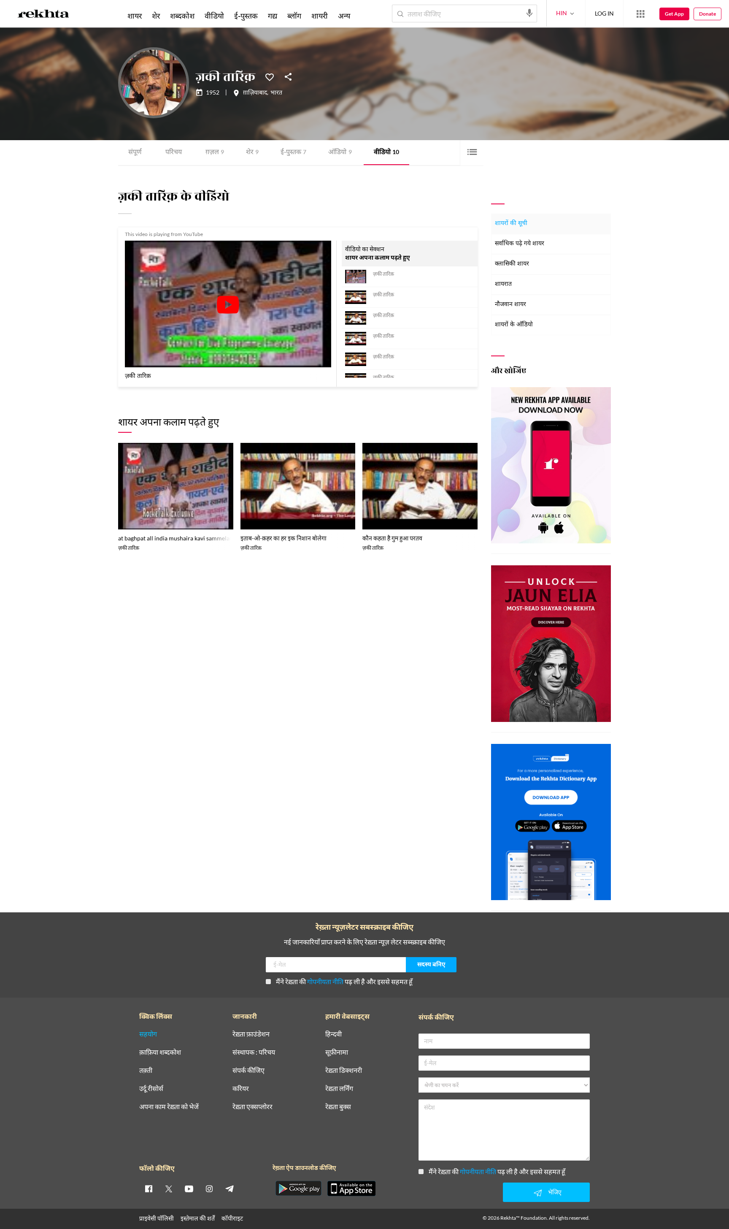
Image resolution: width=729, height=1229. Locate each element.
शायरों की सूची (511, 224)
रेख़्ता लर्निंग (339, 1088)
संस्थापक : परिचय (253, 1052)
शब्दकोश (182, 15)
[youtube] (189, 1188)
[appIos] (351, 1188)
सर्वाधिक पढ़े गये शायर (519, 244)
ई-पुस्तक (293, 152)
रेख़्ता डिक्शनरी (343, 1070)
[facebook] (148, 1188)
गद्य (272, 15)
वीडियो (386, 152)
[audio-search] (529, 13)
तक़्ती (145, 1070)
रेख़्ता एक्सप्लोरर (252, 1106)
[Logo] (43, 15)
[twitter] (169, 1188)
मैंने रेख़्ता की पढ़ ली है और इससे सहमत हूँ (344, 981)
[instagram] (209, 1188)
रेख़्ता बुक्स (338, 1106)
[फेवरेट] (269, 76)
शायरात (503, 284)
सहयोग (148, 1034)
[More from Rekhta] (640, 14)
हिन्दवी (333, 1034)
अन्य (344, 15)
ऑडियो (340, 152)
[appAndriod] (298, 1188)
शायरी (319, 15)
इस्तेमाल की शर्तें (198, 1218)
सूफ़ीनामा (336, 1052)
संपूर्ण (135, 152)
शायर (134, 15)
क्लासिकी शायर (512, 264)
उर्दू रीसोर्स (151, 1088)
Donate (707, 14)
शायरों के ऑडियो (514, 325)
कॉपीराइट (232, 1218)
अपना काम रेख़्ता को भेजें (169, 1106)
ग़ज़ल (214, 152)
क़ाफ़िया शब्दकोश (160, 1052)
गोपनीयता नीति (325, 981)
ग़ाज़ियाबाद (255, 93)
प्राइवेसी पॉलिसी (156, 1218)
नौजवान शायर (510, 305)
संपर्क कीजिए (248, 1070)
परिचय (173, 152)
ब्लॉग (294, 15)
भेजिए (555, 1192)
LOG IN (604, 13)
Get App (674, 14)
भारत (276, 93)
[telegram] (229, 1188)
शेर (252, 152)
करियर (240, 1088)
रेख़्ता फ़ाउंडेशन (251, 1034)
